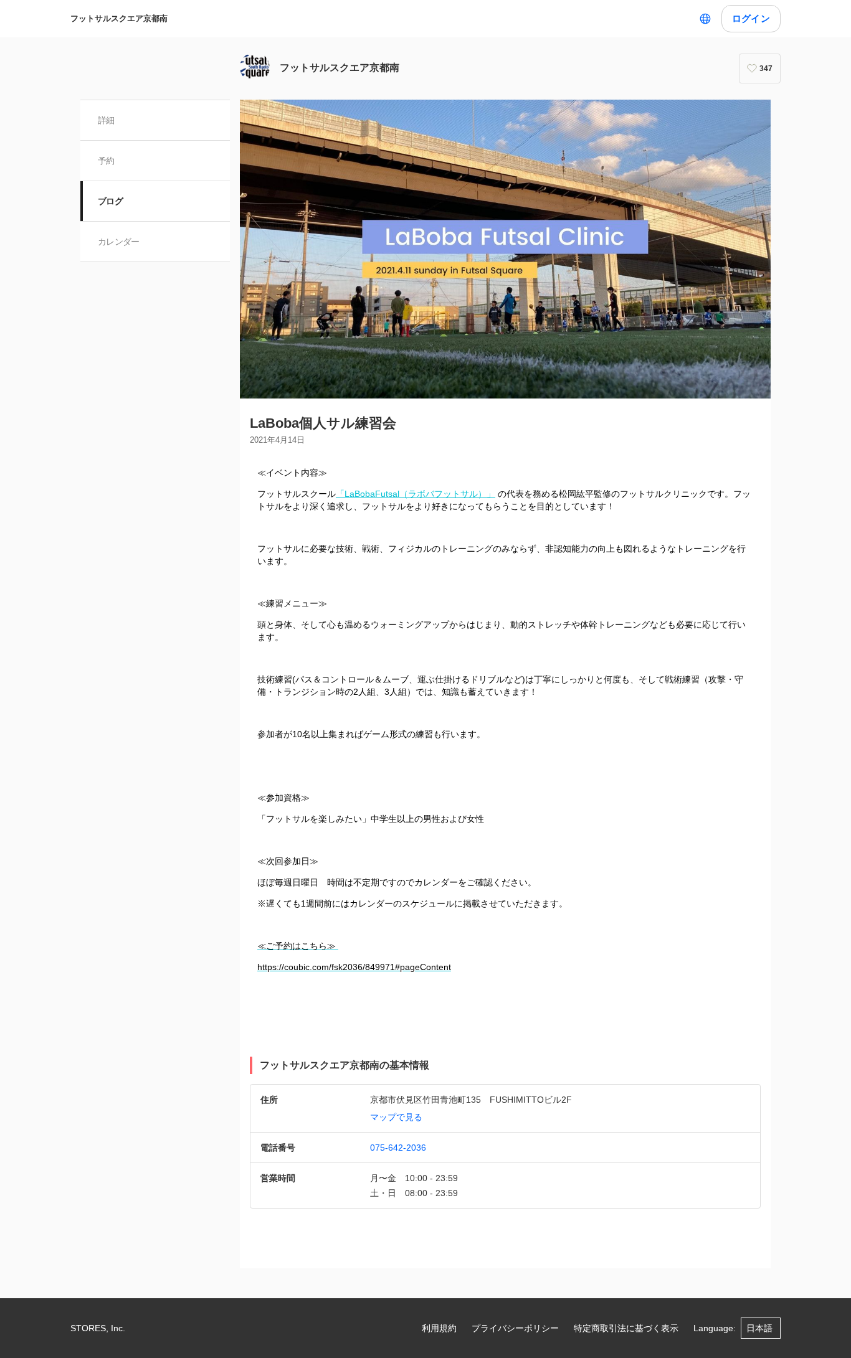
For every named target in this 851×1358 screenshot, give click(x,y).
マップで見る (396, 1117)
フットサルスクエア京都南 (119, 18)
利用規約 (439, 1328)
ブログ (110, 201)
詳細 (106, 120)
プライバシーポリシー (515, 1328)
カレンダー (119, 242)
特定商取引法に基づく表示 (626, 1328)
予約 (106, 161)
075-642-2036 (398, 1148)
